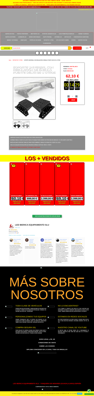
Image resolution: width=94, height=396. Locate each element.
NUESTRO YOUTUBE (82, 40)
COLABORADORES (47, 43)
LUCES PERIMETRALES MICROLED (66, 33)
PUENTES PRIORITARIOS (22, 33)
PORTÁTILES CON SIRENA (35, 40)
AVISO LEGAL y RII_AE (47, 339)
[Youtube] (37, 53)
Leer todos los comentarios (29, 235)
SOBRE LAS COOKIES (47, 346)
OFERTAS (73, 40)
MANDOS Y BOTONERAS (12, 40)
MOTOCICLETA (67, 37)
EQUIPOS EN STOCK (9, 33)
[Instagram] (41, 53)
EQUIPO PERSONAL (47, 37)
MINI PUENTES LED (35, 33)
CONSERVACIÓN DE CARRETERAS (81, 37)
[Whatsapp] (57, 53)
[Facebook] (49, 53)
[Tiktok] (53, 53)
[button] (6, 48)
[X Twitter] (45, 53)
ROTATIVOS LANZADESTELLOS (49, 33)
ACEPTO (80, 393)
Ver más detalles (73, 393)
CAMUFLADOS (24, 40)
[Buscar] (69, 48)
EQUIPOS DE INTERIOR (10, 37)
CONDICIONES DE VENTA (47, 342)
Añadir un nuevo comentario (15, 235)
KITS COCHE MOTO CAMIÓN (62, 40)
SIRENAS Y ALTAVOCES (83, 33)
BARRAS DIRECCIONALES (34, 37)
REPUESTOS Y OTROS (49, 40)
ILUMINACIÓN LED (22, 37)
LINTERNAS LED (58, 37)
